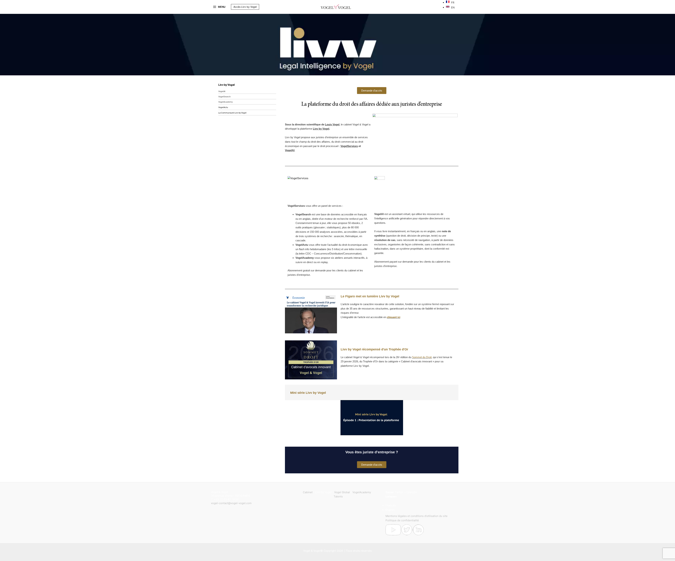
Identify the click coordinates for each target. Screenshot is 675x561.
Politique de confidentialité (402, 520)
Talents (338, 496)
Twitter (399, 492)
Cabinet (308, 492)
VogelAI (221, 91)
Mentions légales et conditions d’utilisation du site (416, 516)
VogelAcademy (225, 102)
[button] (261, 7)
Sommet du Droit (422, 357)
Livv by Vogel (226, 85)
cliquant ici (393, 317)
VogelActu (223, 107)
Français (390, 505)
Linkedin (411, 492)
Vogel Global (342, 492)
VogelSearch (224, 97)
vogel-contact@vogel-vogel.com (231, 503)
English (390, 509)
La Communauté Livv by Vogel (232, 113)
